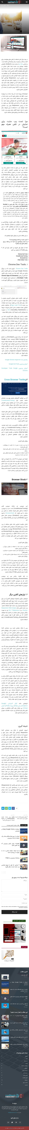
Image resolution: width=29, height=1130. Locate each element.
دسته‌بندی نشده (25, 1070)
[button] (2, 2)
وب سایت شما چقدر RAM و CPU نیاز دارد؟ (19, 1030)
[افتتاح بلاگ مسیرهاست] (7, 955)
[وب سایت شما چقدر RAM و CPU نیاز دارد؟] (5, 1032)
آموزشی (26, 1056)
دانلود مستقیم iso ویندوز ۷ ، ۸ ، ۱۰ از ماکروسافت (19, 1016)
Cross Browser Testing (15, 379)
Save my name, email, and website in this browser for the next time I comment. (14, 907)
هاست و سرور (25, 1082)
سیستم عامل (25, 1073)
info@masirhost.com (12, 1112)
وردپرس (19, 27)
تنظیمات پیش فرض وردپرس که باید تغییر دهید (10, 844)
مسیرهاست (11, 1128)
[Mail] (16, 1122)
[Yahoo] (8, 1122)
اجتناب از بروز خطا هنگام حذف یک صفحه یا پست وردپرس (10, 837)
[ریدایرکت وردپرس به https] (24, 859)
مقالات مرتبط (24, 825)
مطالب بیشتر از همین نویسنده (13, 825)
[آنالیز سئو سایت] (5, 977)
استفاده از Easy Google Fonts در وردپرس (10, 830)
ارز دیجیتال (26, 1061)
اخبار (12, 958)
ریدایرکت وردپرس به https (12, 858)
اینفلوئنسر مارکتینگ (24, 1066)
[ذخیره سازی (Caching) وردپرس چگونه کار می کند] (5, 1046)
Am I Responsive (14, 610)
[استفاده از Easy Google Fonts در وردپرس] (24, 831)
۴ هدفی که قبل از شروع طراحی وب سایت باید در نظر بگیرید (10, 866)
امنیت (27, 1063)
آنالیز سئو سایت (24, 975)
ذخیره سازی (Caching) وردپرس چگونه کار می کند (19, 1045)
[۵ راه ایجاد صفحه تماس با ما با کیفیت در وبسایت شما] (24, 852)
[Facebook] (20, 1122)
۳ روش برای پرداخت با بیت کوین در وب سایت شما (21, 817)
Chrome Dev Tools (17, 264)
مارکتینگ (26, 1080)
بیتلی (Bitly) (17, 706)
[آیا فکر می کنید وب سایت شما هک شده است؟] (5, 1005)
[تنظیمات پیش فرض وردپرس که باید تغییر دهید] (24, 845)
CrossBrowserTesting (7, 400)
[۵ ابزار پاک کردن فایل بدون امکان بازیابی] (5, 1039)
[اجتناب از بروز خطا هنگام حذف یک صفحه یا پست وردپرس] (24, 838)
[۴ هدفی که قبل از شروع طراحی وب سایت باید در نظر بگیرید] (24, 866)
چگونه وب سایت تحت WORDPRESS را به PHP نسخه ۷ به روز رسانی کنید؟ (7, 818)
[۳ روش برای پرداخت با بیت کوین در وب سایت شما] (5, 1024)
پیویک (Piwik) (9, 706)
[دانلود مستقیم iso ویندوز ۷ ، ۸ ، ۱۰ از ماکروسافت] (5, 1017)
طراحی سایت (3, 5)
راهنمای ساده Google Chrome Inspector (16, 360)
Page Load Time (16, 305)
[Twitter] (12, 1122)
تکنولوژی (26, 1068)
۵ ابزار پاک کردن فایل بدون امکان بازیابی (19, 1037)
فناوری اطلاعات (25, 1078)
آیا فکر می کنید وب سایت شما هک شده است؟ (19, 1004)
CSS (8, 310)
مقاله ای (21, 64)
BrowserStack (10, 513)
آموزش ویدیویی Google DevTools (18, 364)
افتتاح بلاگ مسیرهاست (9, 961)
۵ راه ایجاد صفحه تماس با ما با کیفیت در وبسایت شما (10, 852)
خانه (8, 5)
